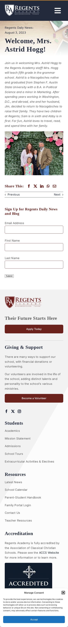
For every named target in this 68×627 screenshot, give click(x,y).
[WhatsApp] (48, 186)
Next (57, 194)
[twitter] (13, 411)
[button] (63, 592)
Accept (34, 619)
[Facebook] (29, 186)
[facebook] (6, 411)
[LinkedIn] (42, 186)
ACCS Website (49, 552)
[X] (35, 186)
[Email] (54, 186)
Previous (14, 194)
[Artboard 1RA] (22, 6)
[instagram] (19, 411)
